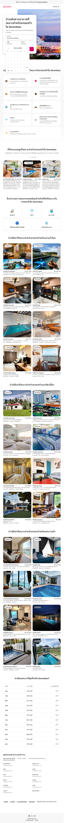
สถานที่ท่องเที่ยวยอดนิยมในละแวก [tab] (37, 758)
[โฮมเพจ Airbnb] (7, 6)
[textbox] (13, 44)
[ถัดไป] (35, 157)
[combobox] (20, 38)
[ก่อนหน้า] (29, 157)
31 (11, 70)
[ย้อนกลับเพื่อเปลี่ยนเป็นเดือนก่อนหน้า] (8, 48)
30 (8, 70)
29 (27, 67)
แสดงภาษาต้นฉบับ (42, 2)
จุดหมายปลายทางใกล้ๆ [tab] (9, 758)
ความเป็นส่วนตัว (29, 820)
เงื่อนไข (37, 820)
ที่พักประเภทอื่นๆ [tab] (22, 758)
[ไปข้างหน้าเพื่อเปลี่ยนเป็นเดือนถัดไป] (26, 48)
